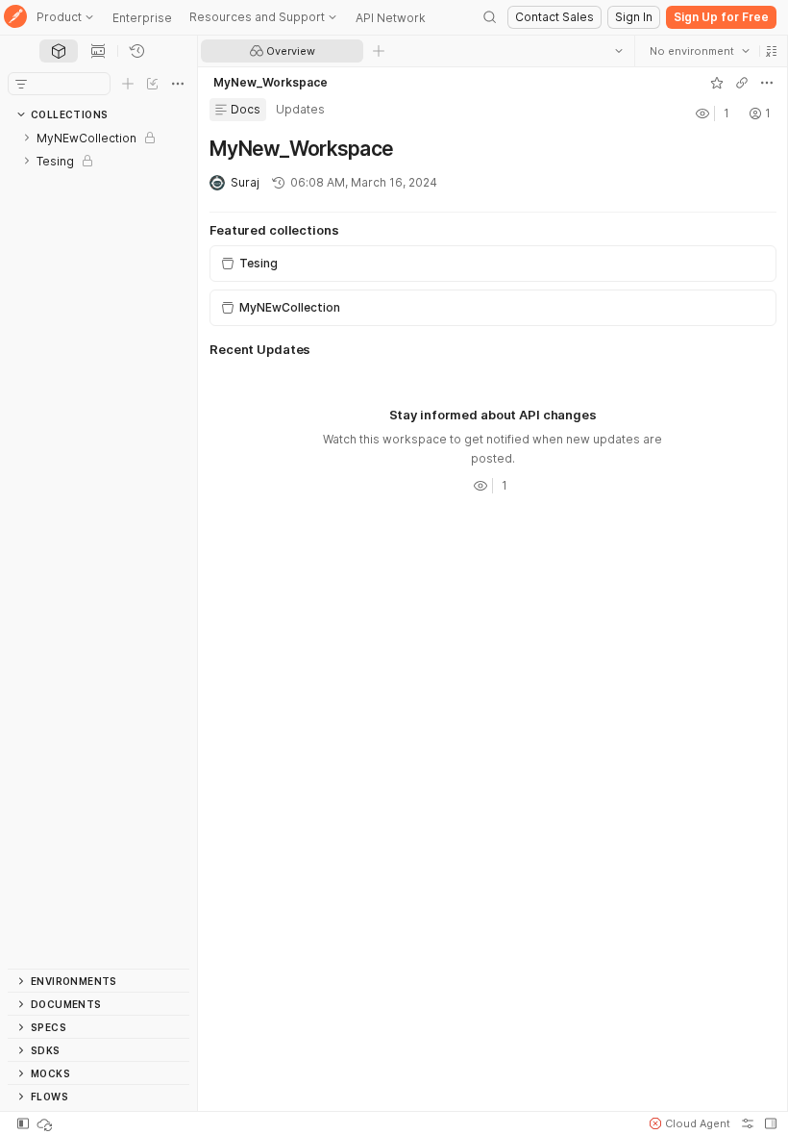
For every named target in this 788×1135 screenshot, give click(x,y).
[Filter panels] (21, 83)
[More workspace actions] (766, 82)
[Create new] (127, 83)
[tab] (58, 51)
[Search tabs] (617, 51)
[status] (46, 1123)
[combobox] (698, 51)
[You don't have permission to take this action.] (378, 51)
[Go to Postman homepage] (15, 18)
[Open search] (490, 17)
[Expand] (27, 137)
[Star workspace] (716, 82)
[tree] (98, 547)
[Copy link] (741, 82)
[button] (770, 51)
